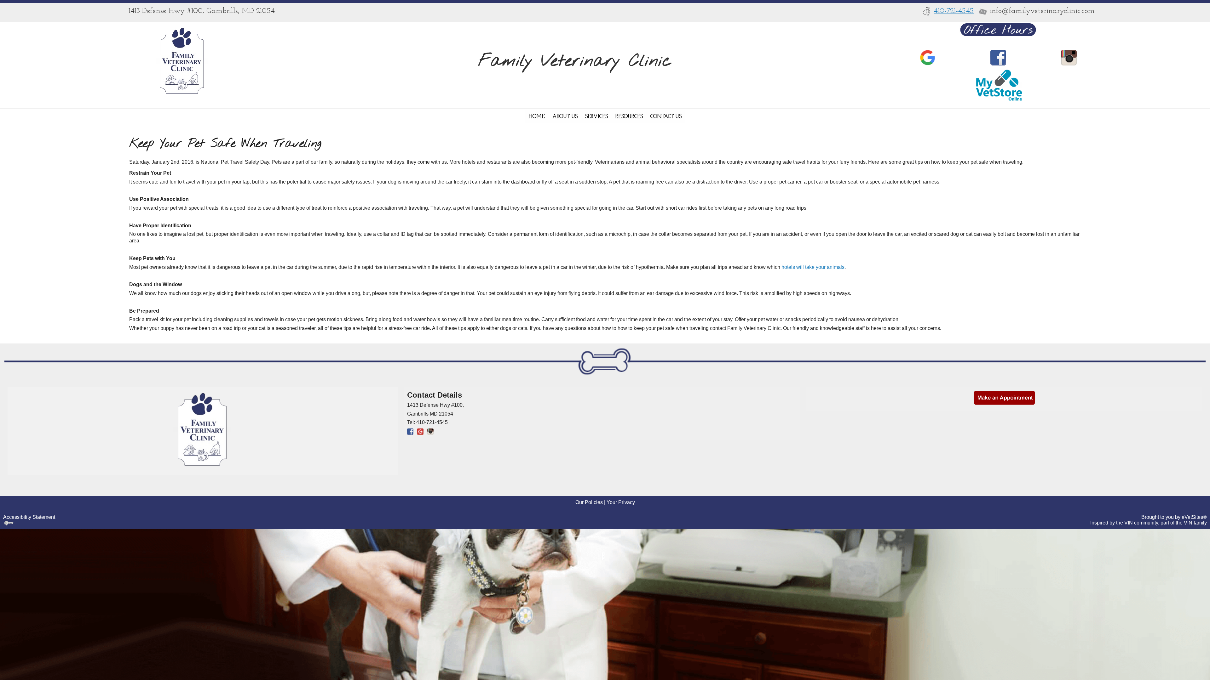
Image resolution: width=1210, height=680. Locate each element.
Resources (629, 116)
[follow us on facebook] (998, 57)
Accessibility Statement (29, 517)
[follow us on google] (928, 57)
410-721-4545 (954, 11)
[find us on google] (420, 431)
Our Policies (589, 502)
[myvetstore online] (998, 85)
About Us (565, 116)
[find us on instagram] (1069, 57)
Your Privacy (621, 502)
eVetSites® (1194, 517)
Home (536, 116)
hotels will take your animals (812, 267)
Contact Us (666, 116)
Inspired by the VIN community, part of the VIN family (1148, 522)
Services (596, 116)
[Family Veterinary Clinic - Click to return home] (182, 61)
